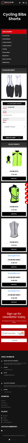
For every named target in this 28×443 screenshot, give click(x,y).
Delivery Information (6, 407)
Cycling (4, 49)
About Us (3, 400)
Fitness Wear (6, 52)
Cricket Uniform (6, 42)
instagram (5, 420)
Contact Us (4, 402)
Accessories (5, 35)
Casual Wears (6, 39)
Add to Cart (11, 137)
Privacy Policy (4, 405)
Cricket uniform (6, 45)
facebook (5, 415)
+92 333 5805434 (7, 422)
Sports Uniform (6, 59)
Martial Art (5, 55)
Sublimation (5, 62)
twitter (4, 418)
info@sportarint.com (9, 375)
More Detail (14, 178)
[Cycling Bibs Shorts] (14, 158)
